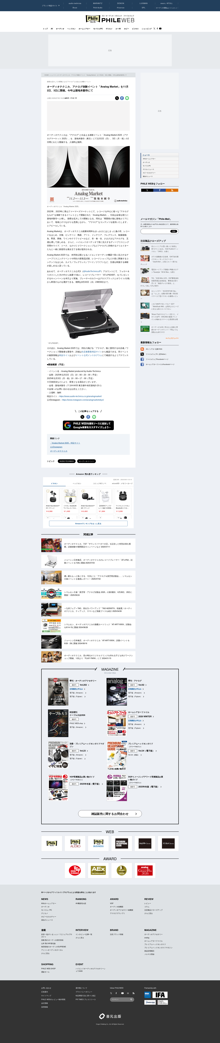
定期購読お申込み (76, 689)
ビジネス (135, 29)
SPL (144, 7)
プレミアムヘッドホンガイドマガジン (158, 947)
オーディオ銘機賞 (116, 906)
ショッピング (147, 29)
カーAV (118, 29)
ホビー (126, 29)
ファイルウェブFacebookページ (157, 359)
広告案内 (44, 992)
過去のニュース (148, 176)
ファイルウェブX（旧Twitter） (156, 354)
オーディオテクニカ (58, 451)
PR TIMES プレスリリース (86, 999)
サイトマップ (46, 995)
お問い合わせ (46, 988)
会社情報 (44, 1003)
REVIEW (148, 899)
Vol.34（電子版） (146, 750)
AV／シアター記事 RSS (154, 349)
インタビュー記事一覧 (84, 934)
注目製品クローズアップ (153, 240)
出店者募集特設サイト (92, 352)
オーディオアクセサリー (153, 934)
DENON (120, 3)
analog (146, 937)
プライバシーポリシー (84, 992)
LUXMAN (144, 3)
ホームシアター (84, 29)
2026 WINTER (145, 716)
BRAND (114, 930)
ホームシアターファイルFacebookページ (160, 364)
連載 (43, 930)
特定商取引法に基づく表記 (85, 995)
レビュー (147, 903)
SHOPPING (47, 964)
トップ (45, 29)
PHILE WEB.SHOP (48, 968)
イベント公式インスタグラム (88, 355)
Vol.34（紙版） (133, 755)
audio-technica (75, 3)
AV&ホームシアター (149, 159)
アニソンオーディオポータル (52, 950)
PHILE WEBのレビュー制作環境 (53, 999)
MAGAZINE (110, 669)
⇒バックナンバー (172, 338)
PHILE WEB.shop (76, 723)
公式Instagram (56, 446)
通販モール (45, 972)
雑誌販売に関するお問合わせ (110, 814)
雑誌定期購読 (149, 951)
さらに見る (148, 913)
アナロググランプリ (117, 913)
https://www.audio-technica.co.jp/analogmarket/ (80, 396)
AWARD (114, 899)
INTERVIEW (82, 930)
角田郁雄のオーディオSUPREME (53, 946)
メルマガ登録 (149, 954)
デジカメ (109, 29)
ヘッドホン (71, 29)
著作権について (81, 988)
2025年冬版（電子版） (90, 783)
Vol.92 (141, 684)
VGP (111, 903)
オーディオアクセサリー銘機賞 (121, 910)
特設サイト (64, 355)
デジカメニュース (148, 169)
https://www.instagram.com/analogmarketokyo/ (83, 400)
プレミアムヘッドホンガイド (155, 944)
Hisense (120, 7)
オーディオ (60, 29)
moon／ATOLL (167, 3)
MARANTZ (97, 3)
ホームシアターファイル (153, 941)
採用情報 (44, 1007)
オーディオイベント (86, 461)
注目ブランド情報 (116, 934)
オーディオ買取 (166, 8)
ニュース (53, 75)
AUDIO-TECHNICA (67, 461)
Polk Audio (97, 7)
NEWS (44, 899)
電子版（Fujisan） (76, 696)
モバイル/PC (98, 29)
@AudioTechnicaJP (92, 271)
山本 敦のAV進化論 (48, 943)
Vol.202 (83, 684)
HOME (46, 75)
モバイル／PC (46, 910)
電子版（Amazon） (77, 692)
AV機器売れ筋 (81, 903)
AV (52, 29)
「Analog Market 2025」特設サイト (65, 442)
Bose (75, 7)
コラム (146, 906)
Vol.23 (83, 750)
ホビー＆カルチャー (149, 173)
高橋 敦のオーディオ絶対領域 (52, 940)
